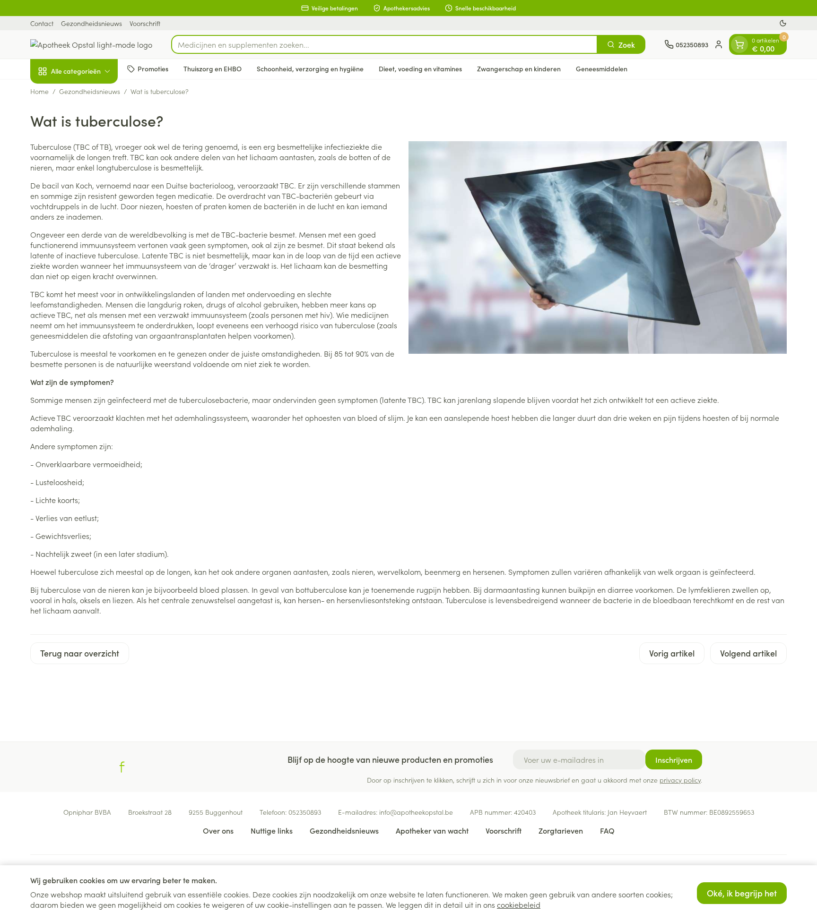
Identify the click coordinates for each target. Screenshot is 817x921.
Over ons (218, 830)
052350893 (304, 812)
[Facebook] (122, 767)
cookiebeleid (518, 904)
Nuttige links (272, 830)
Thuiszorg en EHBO (212, 68)
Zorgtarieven (561, 830)
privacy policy (680, 780)
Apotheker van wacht (432, 830)
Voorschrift (145, 23)
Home (39, 91)
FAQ (607, 830)
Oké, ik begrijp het (742, 893)
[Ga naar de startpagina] (91, 44)
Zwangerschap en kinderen (519, 68)
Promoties (153, 68)
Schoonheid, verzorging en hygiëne (310, 68)
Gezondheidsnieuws (91, 23)
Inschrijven (673, 759)
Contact (41, 23)
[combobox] (384, 44)
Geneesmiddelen (601, 68)
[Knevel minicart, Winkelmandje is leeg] (739, 44)
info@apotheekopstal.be (416, 812)
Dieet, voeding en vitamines (420, 68)
